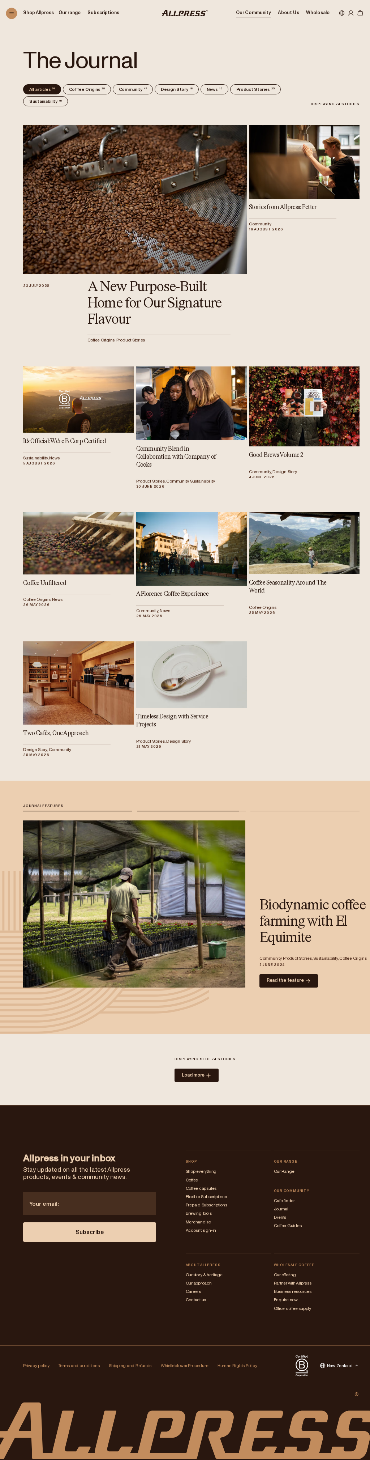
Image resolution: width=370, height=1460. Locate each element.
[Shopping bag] (360, 13)
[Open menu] (12, 13)
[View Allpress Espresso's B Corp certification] (302, 1366)
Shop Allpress (38, 12)
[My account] (351, 13)
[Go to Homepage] (185, 13)
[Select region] (342, 13)
